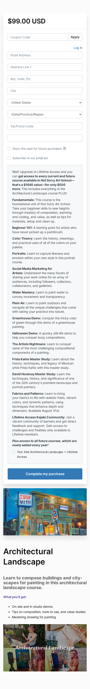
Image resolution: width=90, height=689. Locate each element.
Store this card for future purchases (39, 148)
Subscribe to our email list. (30, 158)
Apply (75, 37)
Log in (78, 48)
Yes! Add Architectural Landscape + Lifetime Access (47, 454)
